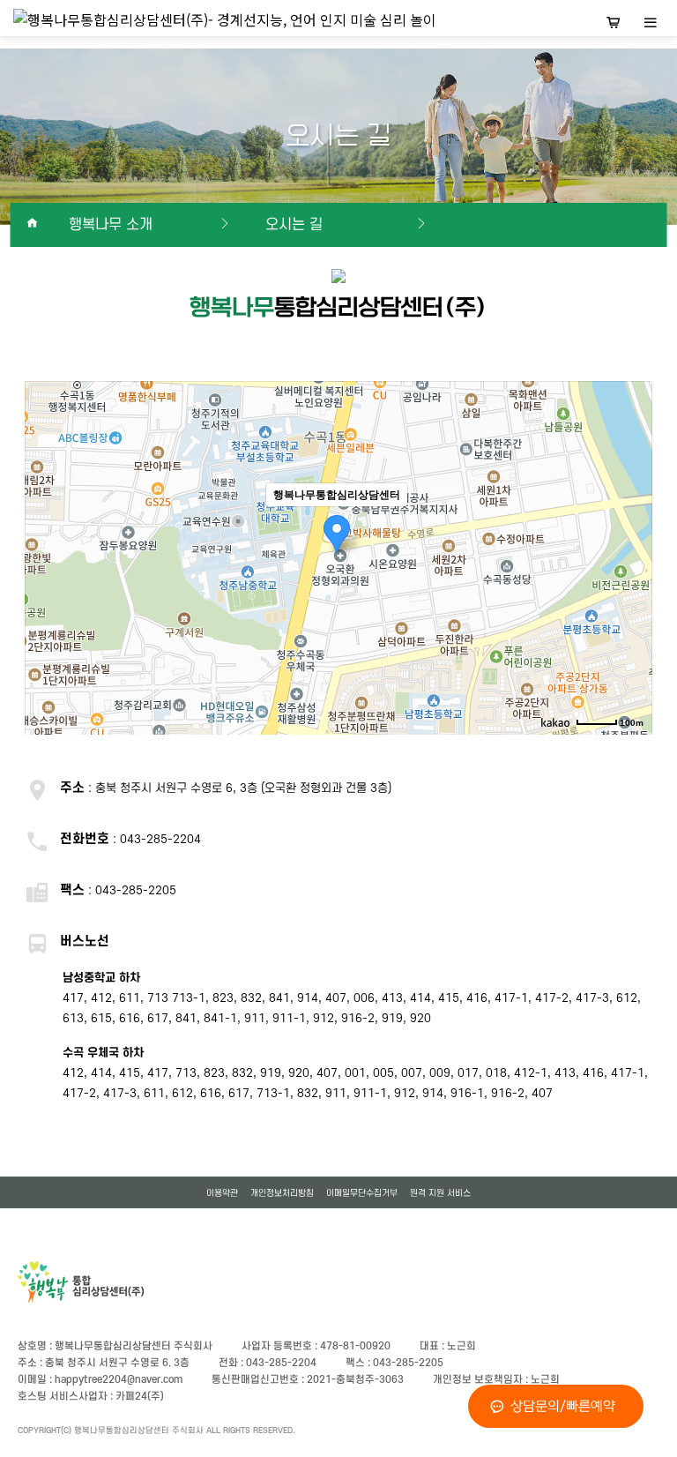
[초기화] (630, 589)
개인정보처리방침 (282, 1193)
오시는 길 (294, 225)
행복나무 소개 (111, 225)
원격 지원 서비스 (440, 1193)
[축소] (630, 556)
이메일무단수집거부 (362, 1193)
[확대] (630, 526)
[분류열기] (650, 24)
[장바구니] (613, 24)
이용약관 (222, 1193)
